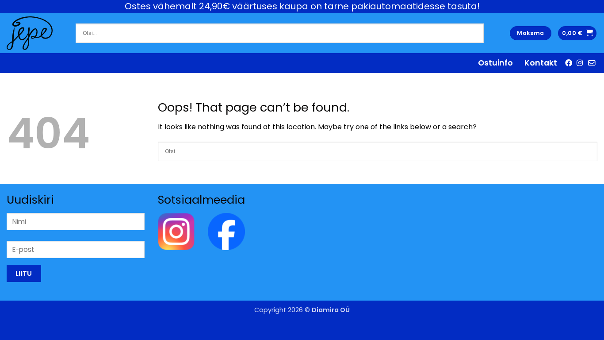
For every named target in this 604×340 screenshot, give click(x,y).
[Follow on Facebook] (568, 63)
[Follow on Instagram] (580, 63)
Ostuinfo (495, 63)
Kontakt (540, 63)
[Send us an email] (591, 63)
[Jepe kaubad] (34, 33)
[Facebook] (226, 231)
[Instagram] (176, 231)
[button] (577, 33)
